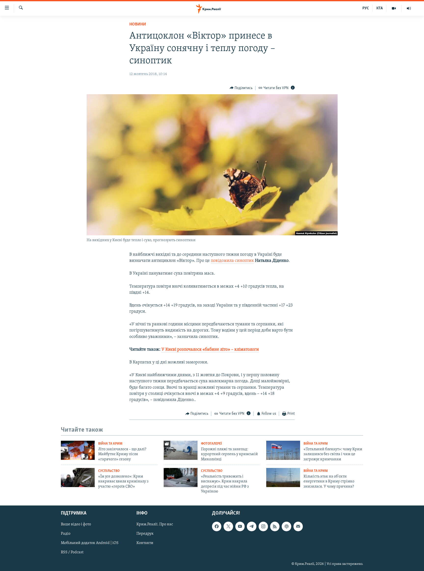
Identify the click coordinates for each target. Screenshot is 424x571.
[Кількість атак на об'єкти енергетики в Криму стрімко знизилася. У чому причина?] (283, 477)
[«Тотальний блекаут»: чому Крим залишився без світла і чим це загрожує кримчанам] (283, 450)
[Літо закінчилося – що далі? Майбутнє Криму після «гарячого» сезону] (78, 450)
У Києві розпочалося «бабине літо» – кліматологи (210, 349)
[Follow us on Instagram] (263, 526)
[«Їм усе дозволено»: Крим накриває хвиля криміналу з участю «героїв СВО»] (78, 477)
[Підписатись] (298, 526)
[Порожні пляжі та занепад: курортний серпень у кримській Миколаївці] (181, 450)
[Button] (241, 88)
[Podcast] (286, 526)
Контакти (144, 543)
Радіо (65, 534)
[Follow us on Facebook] (216, 526)
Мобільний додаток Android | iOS (90, 543)
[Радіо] (408, 8)
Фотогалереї (211, 444)
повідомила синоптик (232, 261)
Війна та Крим (110, 444)
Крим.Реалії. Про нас (154, 524)
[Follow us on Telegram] (251, 526)
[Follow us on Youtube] (240, 526)
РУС (365, 8)
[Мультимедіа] (393, 8)
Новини (137, 24)
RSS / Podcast (72, 552)
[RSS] (274, 526)
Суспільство (108, 471)
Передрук (145, 534)
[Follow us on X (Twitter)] (228, 526)
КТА (379, 8)
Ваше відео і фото (76, 524)
